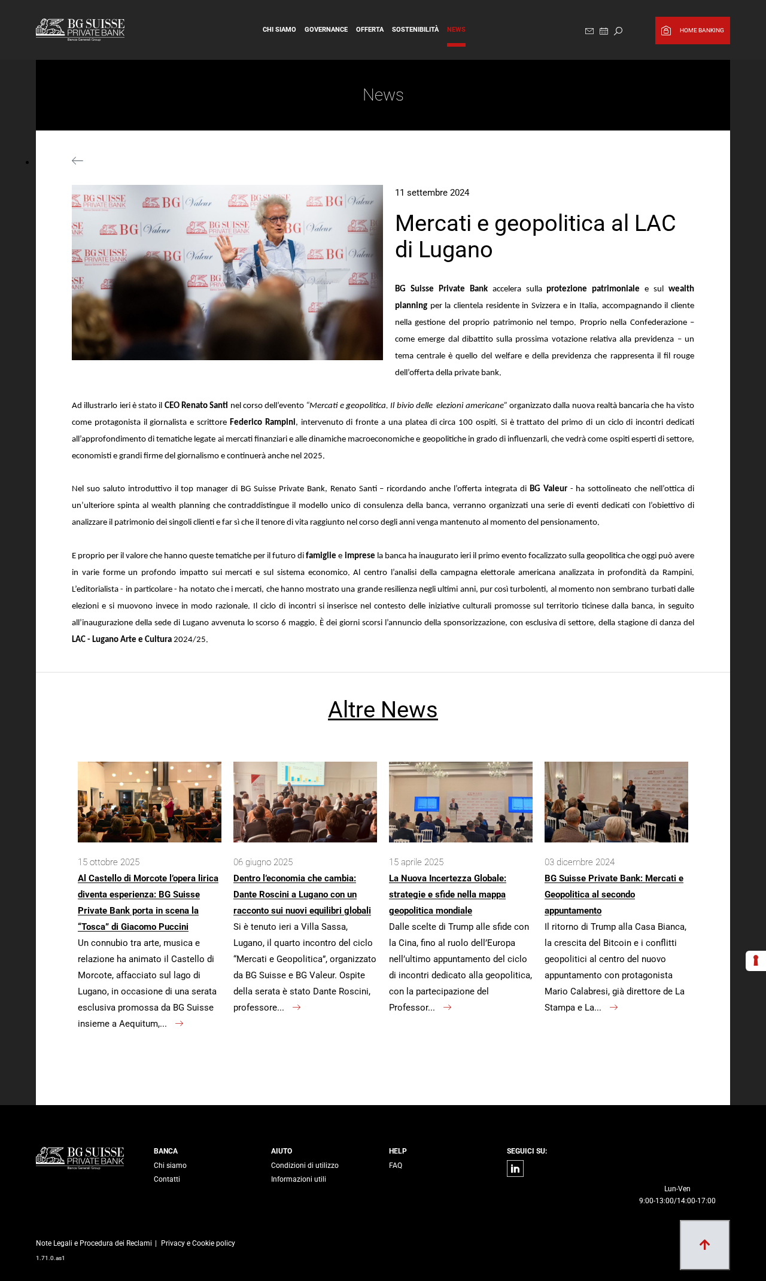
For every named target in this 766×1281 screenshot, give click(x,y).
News (456, 30)
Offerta (370, 30)
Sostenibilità (415, 30)
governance (326, 30)
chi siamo (279, 30)
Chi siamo (170, 1165)
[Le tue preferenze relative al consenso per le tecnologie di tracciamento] (756, 961)
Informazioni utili (298, 1179)
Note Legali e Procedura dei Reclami (94, 1243)
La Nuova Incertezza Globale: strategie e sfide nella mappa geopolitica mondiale (447, 894)
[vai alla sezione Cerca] (618, 31)
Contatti (167, 1179)
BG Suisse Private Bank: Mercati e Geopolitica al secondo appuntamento (614, 894)
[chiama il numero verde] (677, 1159)
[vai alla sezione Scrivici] (589, 31)
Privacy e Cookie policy (198, 1243)
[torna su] (705, 1245)
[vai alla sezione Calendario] (604, 31)
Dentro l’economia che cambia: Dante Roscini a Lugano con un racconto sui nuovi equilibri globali (302, 894)
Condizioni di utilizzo (305, 1165)
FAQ (395, 1165)
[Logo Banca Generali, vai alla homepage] (92, 30)
